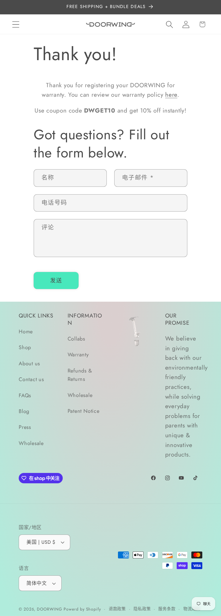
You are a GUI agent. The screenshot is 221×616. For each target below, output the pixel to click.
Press (25, 427)
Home (26, 331)
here (171, 94)
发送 (56, 280)
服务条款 (167, 609)
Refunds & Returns (80, 375)
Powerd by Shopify (82, 609)
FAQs (25, 395)
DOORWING (49, 609)
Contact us (31, 379)
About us (29, 363)
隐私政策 (142, 609)
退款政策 (117, 609)
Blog (24, 411)
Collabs (76, 339)
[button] (15, 24)
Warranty (78, 354)
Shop (25, 347)
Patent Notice (84, 411)
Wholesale (31, 443)
